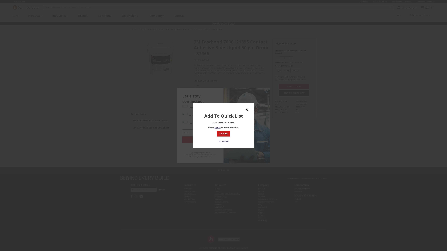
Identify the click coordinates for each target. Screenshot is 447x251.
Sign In (218, 127)
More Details (224, 141)
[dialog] (223, 125)
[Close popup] (247, 109)
